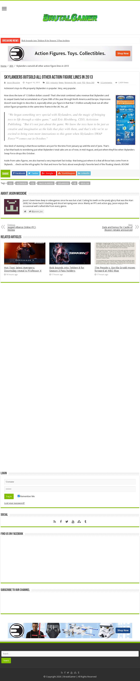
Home (3, 66)
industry (54, 83)
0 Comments (106, 83)
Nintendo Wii (70, 83)
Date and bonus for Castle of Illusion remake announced (117, 227)
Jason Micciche (13, 83)
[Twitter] (67, 521)
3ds (10, 183)
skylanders (63, 183)
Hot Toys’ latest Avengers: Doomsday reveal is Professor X (22, 269)
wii (74, 183)
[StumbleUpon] (79, 521)
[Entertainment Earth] (70, 53)
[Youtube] (73, 521)
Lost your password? (14, 503)
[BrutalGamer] (70, 17)
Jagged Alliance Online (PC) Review (22, 227)
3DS (11, 66)
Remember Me (27, 496)
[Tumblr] (85, 521)
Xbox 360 (90, 83)
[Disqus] (70, 334)
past (79, 83)
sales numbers (46, 183)
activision (22, 183)
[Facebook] (61, 521)
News (61, 83)
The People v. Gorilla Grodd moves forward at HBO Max (115, 269)
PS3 (83, 83)
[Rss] (54, 521)
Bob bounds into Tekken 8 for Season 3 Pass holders (46, 40)
